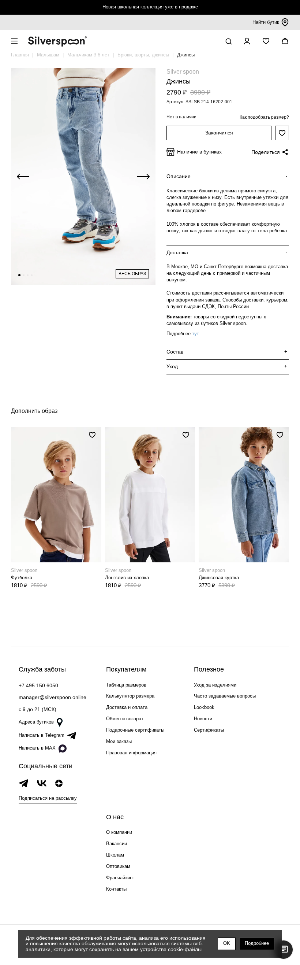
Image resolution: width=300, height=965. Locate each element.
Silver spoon (182, 72)
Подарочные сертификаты (135, 730)
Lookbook (204, 707)
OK (226, 943)
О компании (119, 832)
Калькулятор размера (130, 696)
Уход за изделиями (215, 685)
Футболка (21, 577)
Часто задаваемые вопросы (225, 696)
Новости (203, 718)
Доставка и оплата (126, 707)
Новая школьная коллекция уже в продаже (150, 7)
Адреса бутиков (36, 722)
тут (195, 333)
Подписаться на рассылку (48, 798)
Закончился (219, 133)
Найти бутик (265, 22)
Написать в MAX (37, 748)
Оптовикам (118, 866)
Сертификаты (209, 730)
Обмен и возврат (124, 718)
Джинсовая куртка (219, 577)
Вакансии (116, 843)
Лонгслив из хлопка (127, 577)
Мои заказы (119, 741)
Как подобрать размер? (264, 117)
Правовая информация (131, 752)
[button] (19, 275)
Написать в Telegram (41, 735)
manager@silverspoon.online (52, 697)
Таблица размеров (126, 685)
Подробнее (257, 943)
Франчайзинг (120, 877)
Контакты (116, 889)
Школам (115, 855)
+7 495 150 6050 (38, 685)
